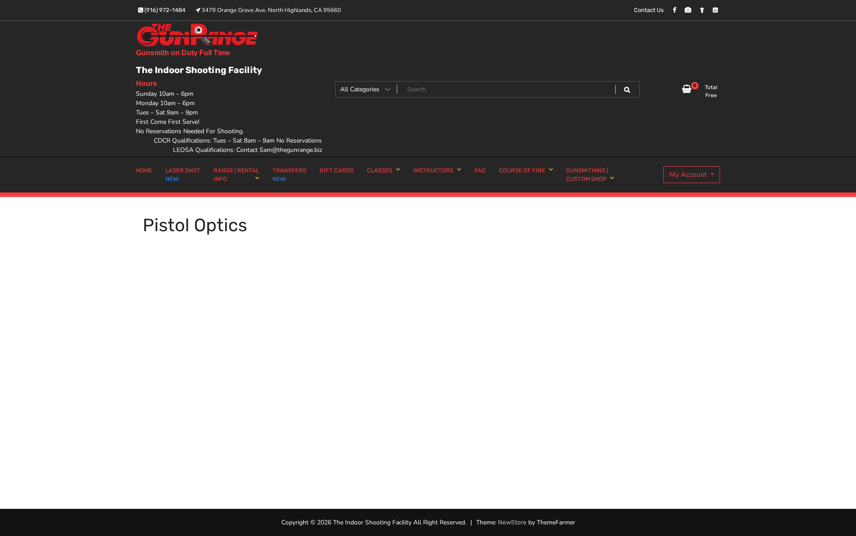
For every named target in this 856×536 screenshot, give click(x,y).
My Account (689, 175)
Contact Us (649, 10)
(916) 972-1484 (164, 10)
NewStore (512, 522)
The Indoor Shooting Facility (199, 70)
